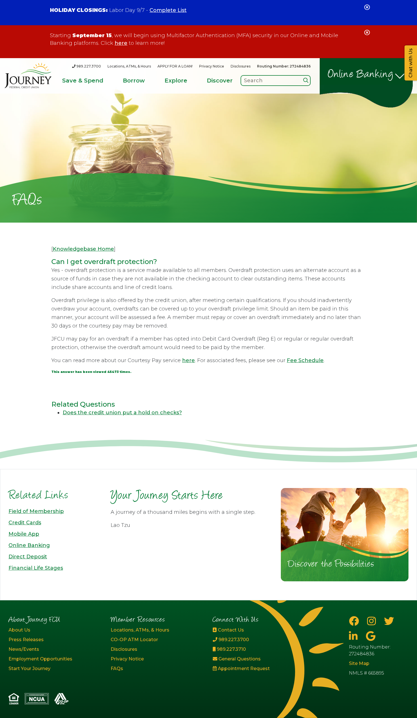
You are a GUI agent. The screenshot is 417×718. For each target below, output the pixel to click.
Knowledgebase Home (83, 249)
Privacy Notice (211, 66)
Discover (220, 80)
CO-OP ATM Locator (134, 639)
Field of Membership (36, 511)
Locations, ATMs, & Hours (129, 66)
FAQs (117, 668)
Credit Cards (25, 523)
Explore (176, 80)
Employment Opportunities (40, 659)
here (121, 43)
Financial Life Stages (36, 568)
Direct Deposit (28, 557)
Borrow (134, 80)
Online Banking (360, 75)
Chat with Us (410, 63)
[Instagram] (372, 621)
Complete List (168, 10)
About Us (19, 630)
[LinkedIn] (354, 636)
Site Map (359, 663)
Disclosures (240, 66)
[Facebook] (355, 621)
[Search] (306, 80)
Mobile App (24, 534)
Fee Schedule (305, 360)
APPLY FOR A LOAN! (175, 66)
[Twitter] (389, 621)
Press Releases (26, 639)
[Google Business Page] (370, 636)
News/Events (24, 649)
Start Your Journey (29, 668)
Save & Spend (82, 80)
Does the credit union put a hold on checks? (122, 412)
